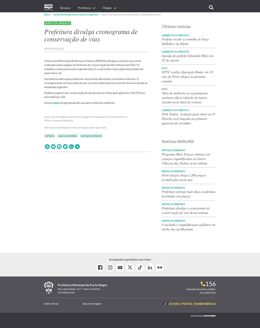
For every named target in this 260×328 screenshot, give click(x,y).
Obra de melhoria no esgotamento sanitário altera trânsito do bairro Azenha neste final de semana (185, 97)
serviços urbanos (91, 135)
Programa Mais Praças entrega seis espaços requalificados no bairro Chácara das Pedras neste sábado (186, 158)
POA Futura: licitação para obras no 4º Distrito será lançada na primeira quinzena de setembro (188, 118)
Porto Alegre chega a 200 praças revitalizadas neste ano (184, 177)
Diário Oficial (51, 303)
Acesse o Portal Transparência (192, 304)
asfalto (49, 135)
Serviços (65, 7)
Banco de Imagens (92, 303)
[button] (211, 7)
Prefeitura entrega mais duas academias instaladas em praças (189, 193)
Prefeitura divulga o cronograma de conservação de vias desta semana (186, 210)
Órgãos (107, 7)
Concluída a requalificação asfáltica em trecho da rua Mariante (188, 226)
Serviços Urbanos (57, 23)
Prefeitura (84, 7)
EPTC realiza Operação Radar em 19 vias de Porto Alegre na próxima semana (187, 76)
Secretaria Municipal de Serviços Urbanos (76, 15)
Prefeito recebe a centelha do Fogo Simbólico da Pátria (185, 41)
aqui (56, 102)
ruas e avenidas (67, 135)
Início (47, 15)
